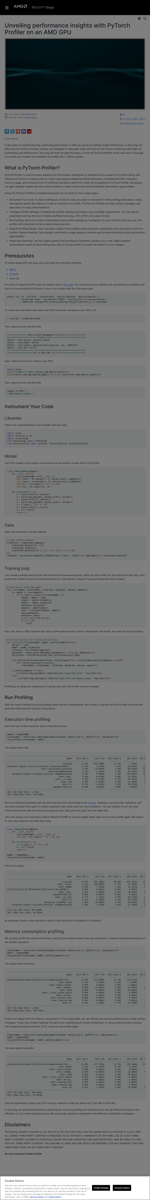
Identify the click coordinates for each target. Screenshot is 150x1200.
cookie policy (54, 1197)
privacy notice (37, 1197)
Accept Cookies (122, 1187)
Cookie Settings (101, 1187)
